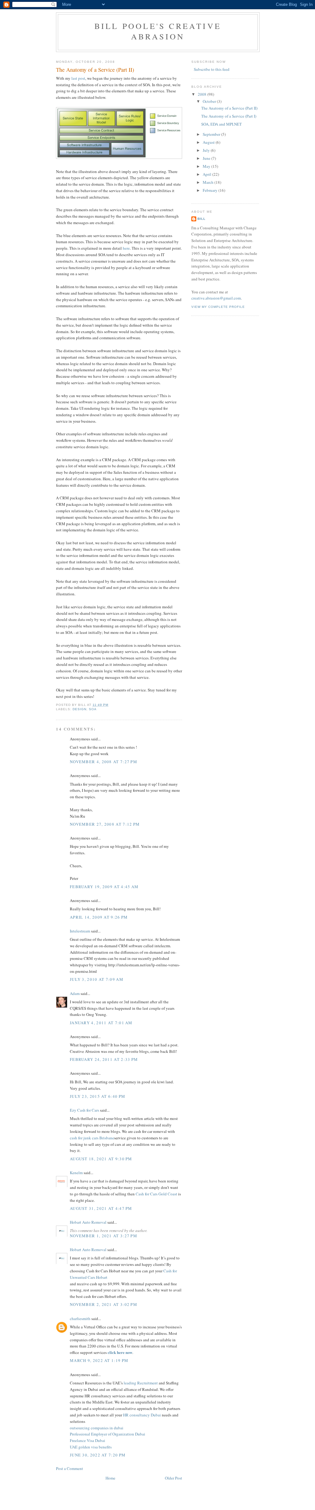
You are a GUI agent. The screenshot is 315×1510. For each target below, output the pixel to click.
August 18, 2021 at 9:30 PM (101, 1159)
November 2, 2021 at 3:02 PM (103, 1304)
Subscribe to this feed (211, 69)
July (207, 150)
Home (110, 1478)
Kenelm (76, 1172)
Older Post (173, 1478)
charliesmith (80, 1318)
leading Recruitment (141, 1383)
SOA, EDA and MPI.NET (221, 124)
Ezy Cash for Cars (84, 1110)
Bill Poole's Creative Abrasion (157, 31)
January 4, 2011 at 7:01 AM (101, 1022)
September (212, 134)
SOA (93, 709)
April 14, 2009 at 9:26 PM (99, 917)
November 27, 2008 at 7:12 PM (105, 824)
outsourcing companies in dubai (96, 1428)
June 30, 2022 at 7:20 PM (98, 1455)
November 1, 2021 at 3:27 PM (103, 1235)
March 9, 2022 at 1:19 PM (99, 1360)
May (207, 166)
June (207, 158)
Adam (75, 993)
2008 (202, 94)
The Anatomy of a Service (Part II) (95, 69)
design (79, 709)
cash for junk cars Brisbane (92, 1138)
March (208, 182)
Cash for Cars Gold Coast (156, 1194)
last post (78, 78)
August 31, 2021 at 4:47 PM (101, 1208)
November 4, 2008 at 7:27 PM (103, 761)
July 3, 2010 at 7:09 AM (96, 979)
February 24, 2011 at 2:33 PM (104, 1059)
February (210, 190)
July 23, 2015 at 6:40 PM (97, 1096)
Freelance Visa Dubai (87, 1440)
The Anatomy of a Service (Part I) (228, 116)
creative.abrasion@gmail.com (216, 298)
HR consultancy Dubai (142, 1415)
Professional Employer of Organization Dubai (107, 1434)
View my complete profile (218, 306)
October (210, 101)
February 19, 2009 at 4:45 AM (104, 886)
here (126, 248)
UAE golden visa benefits (91, 1447)
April (207, 174)
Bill (201, 218)
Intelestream (80, 931)
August (209, 142)
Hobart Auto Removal (88, 1222)
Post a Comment (69, 1468)
